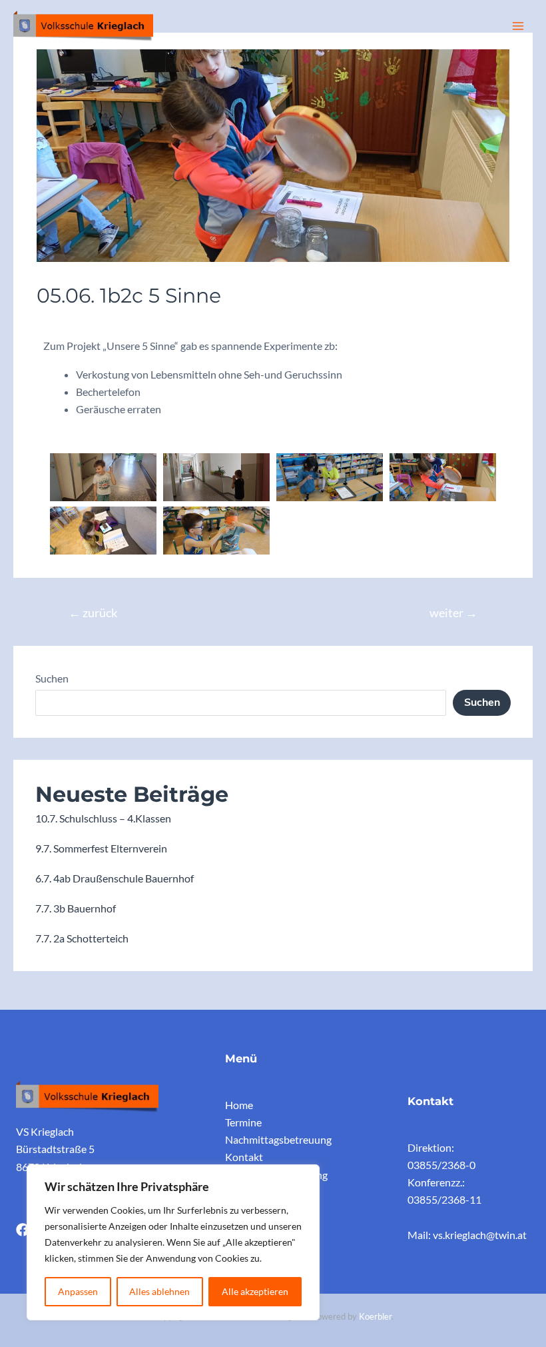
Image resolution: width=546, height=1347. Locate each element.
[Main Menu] (518, 26)
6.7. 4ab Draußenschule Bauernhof (114, 878)
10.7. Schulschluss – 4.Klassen (103, 818)
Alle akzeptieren (255, 1291)
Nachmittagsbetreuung (278, 1139)
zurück (93, 613)
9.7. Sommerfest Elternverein (101, 848)
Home (239, 1104)
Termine (243, 1122)
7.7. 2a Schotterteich (82, 938)
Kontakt (244, 1156)
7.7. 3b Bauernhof (75, 908)
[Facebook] (22, 1229)
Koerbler (375, 1316)
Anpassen (78, 1291)
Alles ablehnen (159, 1291)
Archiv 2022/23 (79, 322)
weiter (453, 613)
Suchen (52, 678)
